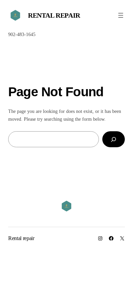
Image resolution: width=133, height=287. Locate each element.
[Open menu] (121, 15)
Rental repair (54, 15)
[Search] (113, 139)
